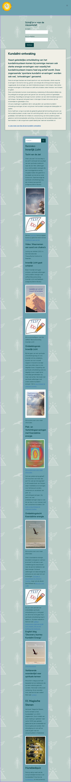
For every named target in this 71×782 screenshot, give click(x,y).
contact (34, 695)
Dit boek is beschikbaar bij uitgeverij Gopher (33, 578)
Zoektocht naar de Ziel (32, 240)
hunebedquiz (29, 780)
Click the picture (30, 666)
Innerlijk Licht (33, 149)
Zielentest (33, 235)
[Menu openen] (67, 5)
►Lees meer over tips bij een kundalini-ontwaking (24, 126)
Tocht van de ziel (33, 154)
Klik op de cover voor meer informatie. (34, 471)
